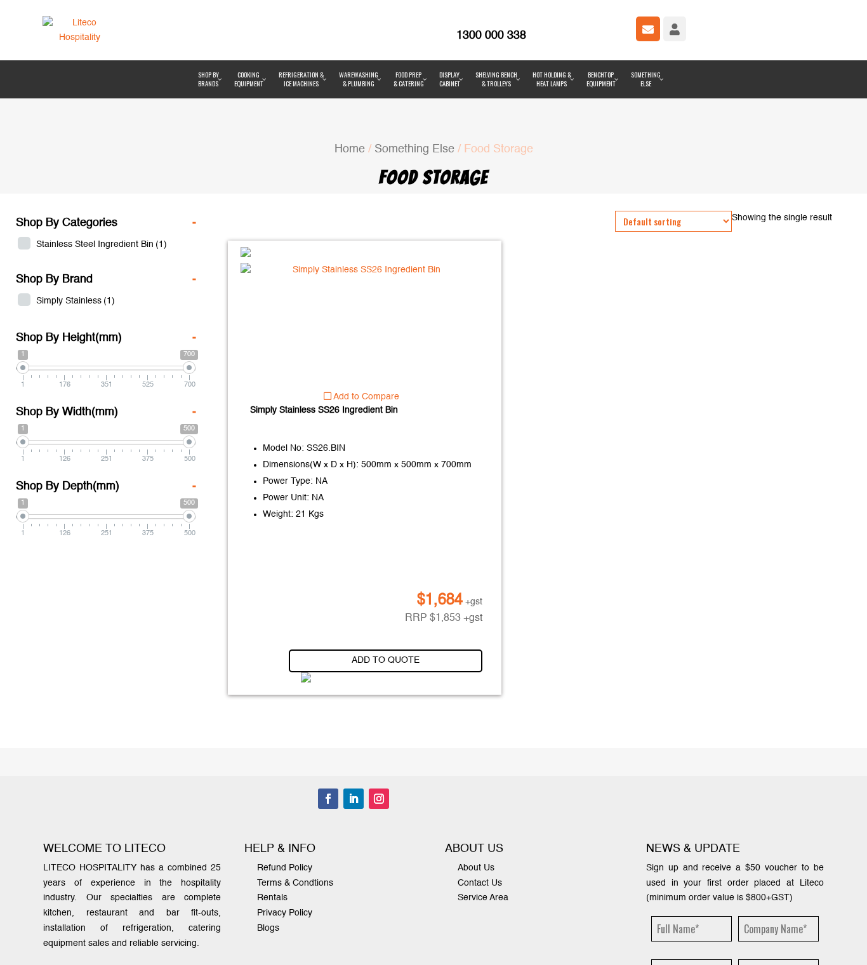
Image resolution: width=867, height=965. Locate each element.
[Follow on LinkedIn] (353, 738)
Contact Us (480, 822)
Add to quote (386, 600)
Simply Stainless (75, 240)
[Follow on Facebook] (328, 738)
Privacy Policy (284, 853)
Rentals (272, 838)
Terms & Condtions (295, 822)
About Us (476, 807)
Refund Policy (284, 807)
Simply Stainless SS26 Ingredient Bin (324, 349)
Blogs (268, 867)
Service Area (483, 838)
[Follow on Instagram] (379, 738)
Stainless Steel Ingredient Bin (101, 184)
